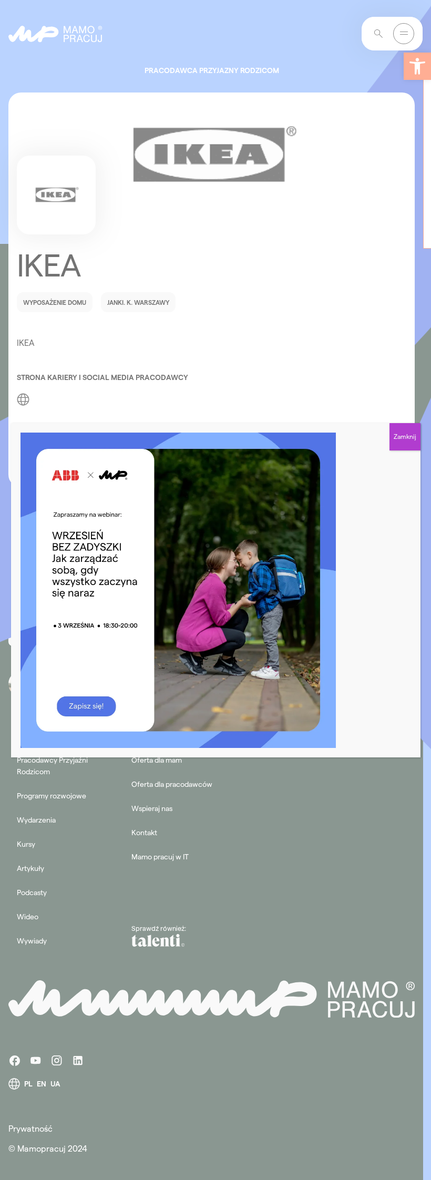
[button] (417, 66)
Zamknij (405, 436)
